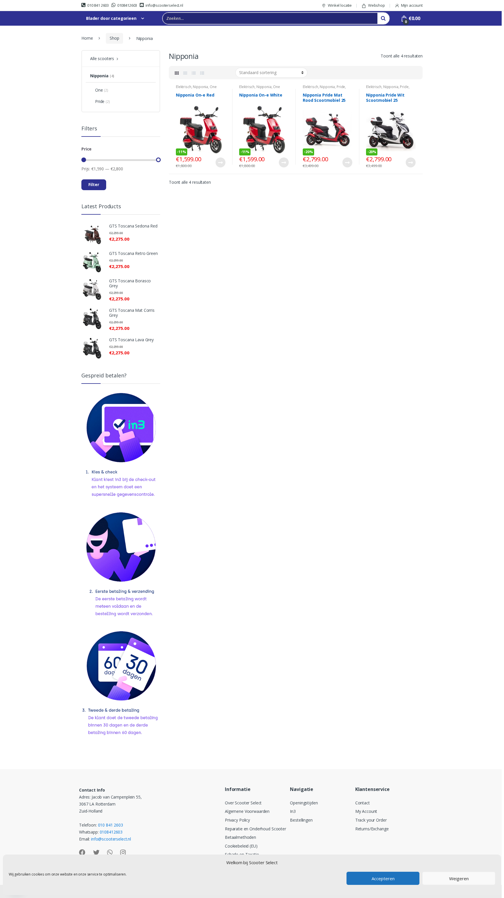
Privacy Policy (237, 820)
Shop (114, 38)
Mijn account (412, 5)
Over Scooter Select (243, 803)
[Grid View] (177, 72)
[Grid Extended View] (185, 72)
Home (87, 38)
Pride (341, 86)
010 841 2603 (98, 5)
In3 (293, 811)
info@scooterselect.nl (164, 5)
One (213, 86)
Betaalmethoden (240, 837)
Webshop (376, 5)
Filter (93, 184)
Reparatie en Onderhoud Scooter (255, 829)
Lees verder (220, 162)
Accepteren (383, 878)
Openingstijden (304, 803)
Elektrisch (183, 86)
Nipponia (200, 86)
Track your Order (371, 820)
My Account (366, 811)
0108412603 (127, 5)
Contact (362, 803)
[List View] (194, 72)
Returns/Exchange (372, 829)
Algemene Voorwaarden (247, 811)
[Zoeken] (383, 18)
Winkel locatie (340, 5)
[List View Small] (202, 72)
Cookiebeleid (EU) (241, 846)
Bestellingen (301, 820)
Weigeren (459, 878)
